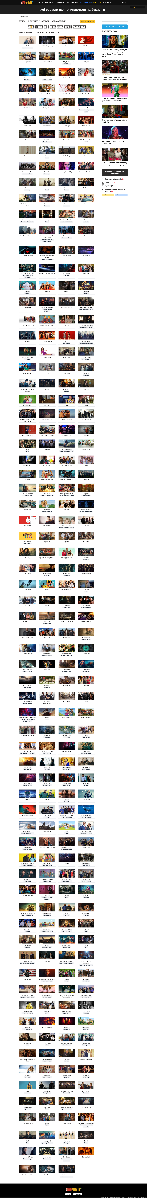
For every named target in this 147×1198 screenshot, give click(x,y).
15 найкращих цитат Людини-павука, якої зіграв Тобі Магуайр (114, 78)
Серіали (26, 16)
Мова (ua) (106, 2)
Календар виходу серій (87, 21)
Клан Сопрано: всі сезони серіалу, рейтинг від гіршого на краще (114, 164)
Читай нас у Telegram (116, 26)
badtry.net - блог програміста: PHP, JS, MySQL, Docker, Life (134, 1197)
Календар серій (121, 195)
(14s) (110, 182)
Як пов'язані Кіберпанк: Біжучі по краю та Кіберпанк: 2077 (114, 99)
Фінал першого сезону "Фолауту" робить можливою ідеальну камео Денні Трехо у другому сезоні (114, 53)
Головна (21, 16)
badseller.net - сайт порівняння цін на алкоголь (110, 1197)
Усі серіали (108, 195)
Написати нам (77, 1194)
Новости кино (106, 74)
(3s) (110, 186)
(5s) (114, 179)
